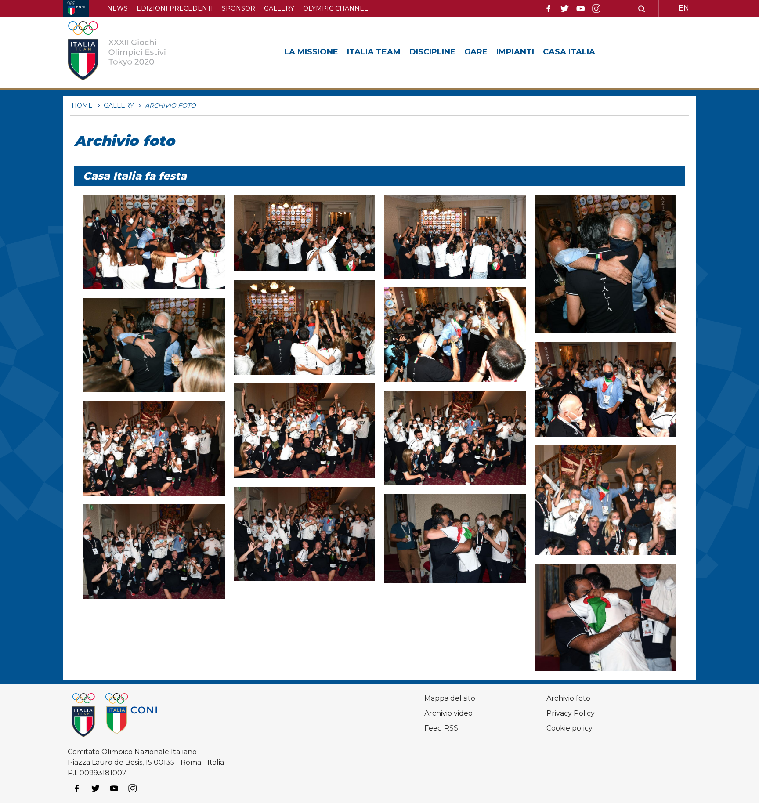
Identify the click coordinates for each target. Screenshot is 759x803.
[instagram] (596, 8)
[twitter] (564, 8)
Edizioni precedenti (175, 8)
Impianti (515, 52)
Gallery (279, 8)
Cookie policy (569, 728)
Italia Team (374, 52)
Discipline (432, 52)
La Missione (311, 52)
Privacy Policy (570, 713)
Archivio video (448, 713)
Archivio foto (568, 698)
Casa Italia (569, 52)
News (117, 8)
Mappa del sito (449, 698)
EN (684, 8)
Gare (476, 52)
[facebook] (548, 8)
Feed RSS (441, 728)
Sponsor (238, 8)
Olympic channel (335, 8)
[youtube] (580, 8)
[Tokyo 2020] (130, 52)
